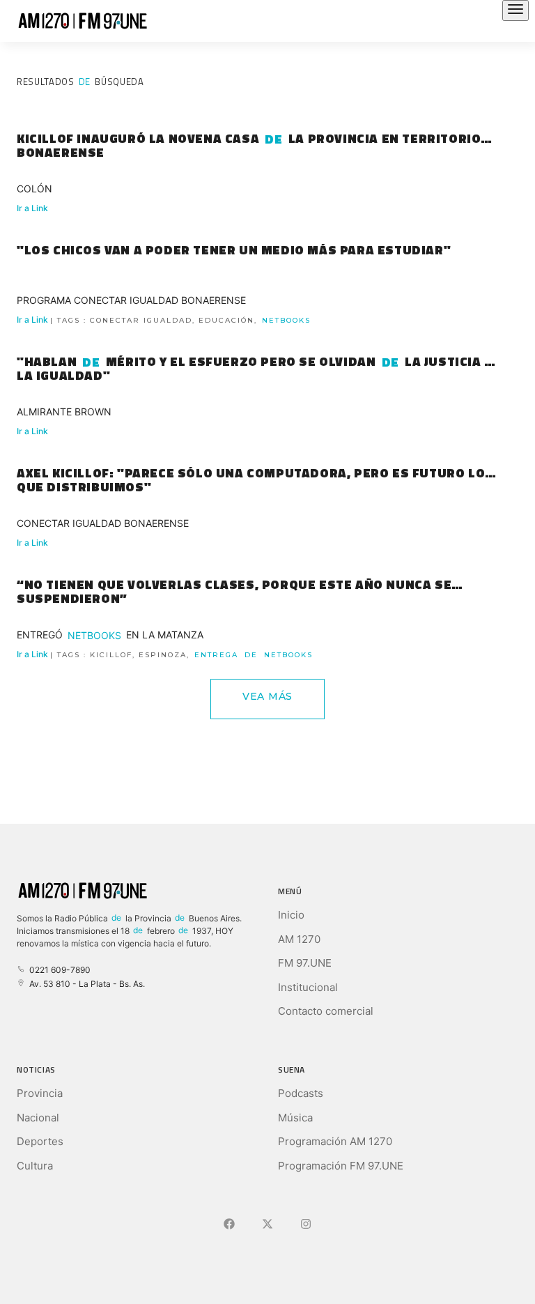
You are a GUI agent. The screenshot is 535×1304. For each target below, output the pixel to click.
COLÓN (34, 188)
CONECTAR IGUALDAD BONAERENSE (103, 523)
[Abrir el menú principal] (515, 10)
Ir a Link (32, 208)
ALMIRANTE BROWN (64, 411)
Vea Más (267, 696)
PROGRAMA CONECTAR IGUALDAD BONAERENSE (131, 300)
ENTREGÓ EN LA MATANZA (110, 635)
